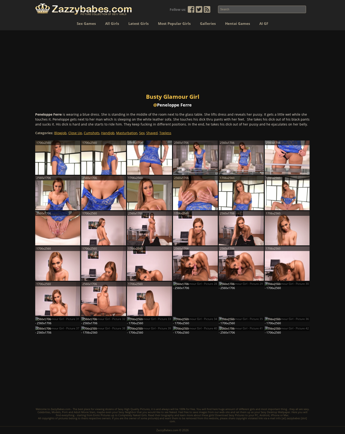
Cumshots (92, 133)
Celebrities (44, 412)
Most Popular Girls (174, 23)
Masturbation (127, 133)
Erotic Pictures (101, 415)
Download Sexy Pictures (230, 415)
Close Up (75, 133)
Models (56, 412)
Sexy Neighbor (127, 412)
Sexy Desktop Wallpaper (275, 412)
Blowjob (60, 133)
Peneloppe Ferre (174, 105)
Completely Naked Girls (132, 415)
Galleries (208, 23)
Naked (173, 412)
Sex (142, 133)
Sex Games (86, 23)
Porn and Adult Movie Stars (78, 412)
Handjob (108, 133)
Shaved (152, 133)
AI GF (263, 23)
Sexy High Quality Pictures (134, 409)
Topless (165, 133)
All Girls (112, 23)
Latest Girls (138, 23)
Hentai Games (237, 23)
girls (252, 409)
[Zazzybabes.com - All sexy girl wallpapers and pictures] (83, 9)
